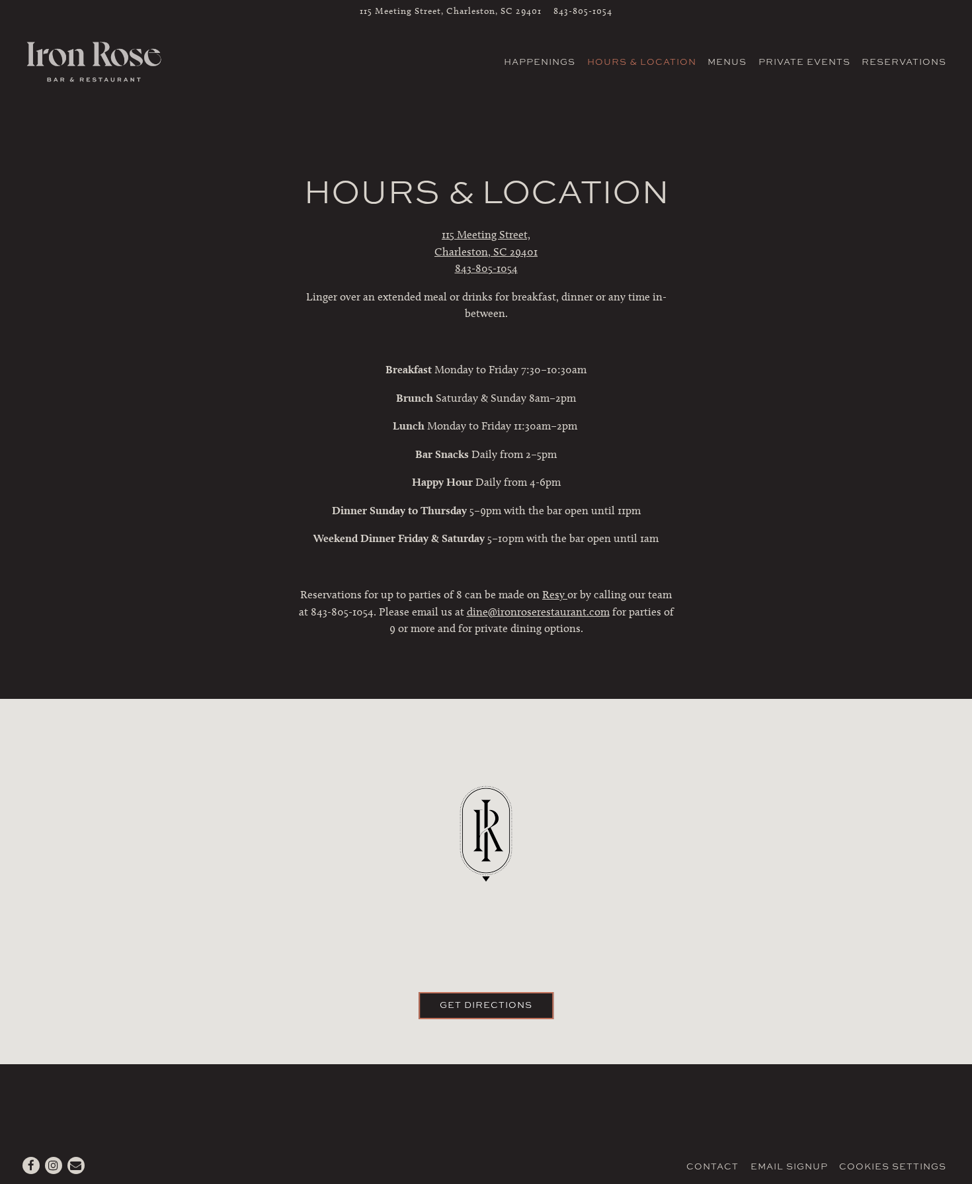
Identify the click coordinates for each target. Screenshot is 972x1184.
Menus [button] (727, 62)
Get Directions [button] (486, 1005)
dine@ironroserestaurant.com (538, 611)
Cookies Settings (892, 1166)
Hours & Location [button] (641, 62)
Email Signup (789, 1166)
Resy (554, 594)
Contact (712, 1166)
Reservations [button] (904, 62)
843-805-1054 (582, 11)
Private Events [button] (804, 62)
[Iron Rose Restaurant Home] (94, 60)
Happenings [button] (539, 62)
